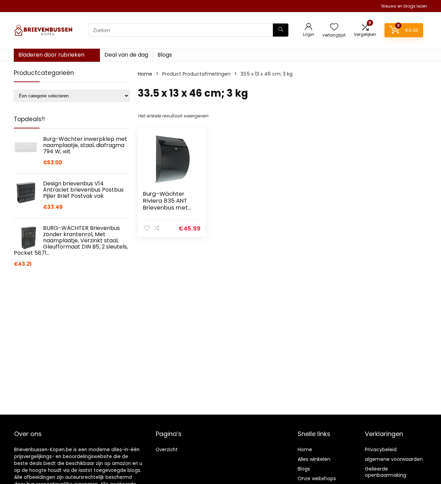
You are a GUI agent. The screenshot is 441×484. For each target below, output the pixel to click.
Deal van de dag (126, 55)
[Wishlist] (334, 27)
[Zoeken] (280, 30)
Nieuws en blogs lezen (404, 6)
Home (145, 73)
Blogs (164, 55)
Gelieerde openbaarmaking (385, 471)
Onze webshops (317, 478)
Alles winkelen (314, 459)
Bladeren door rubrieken (51, 55)
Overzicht (167, 449)
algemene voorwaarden (394, 459)
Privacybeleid (381, 449)
